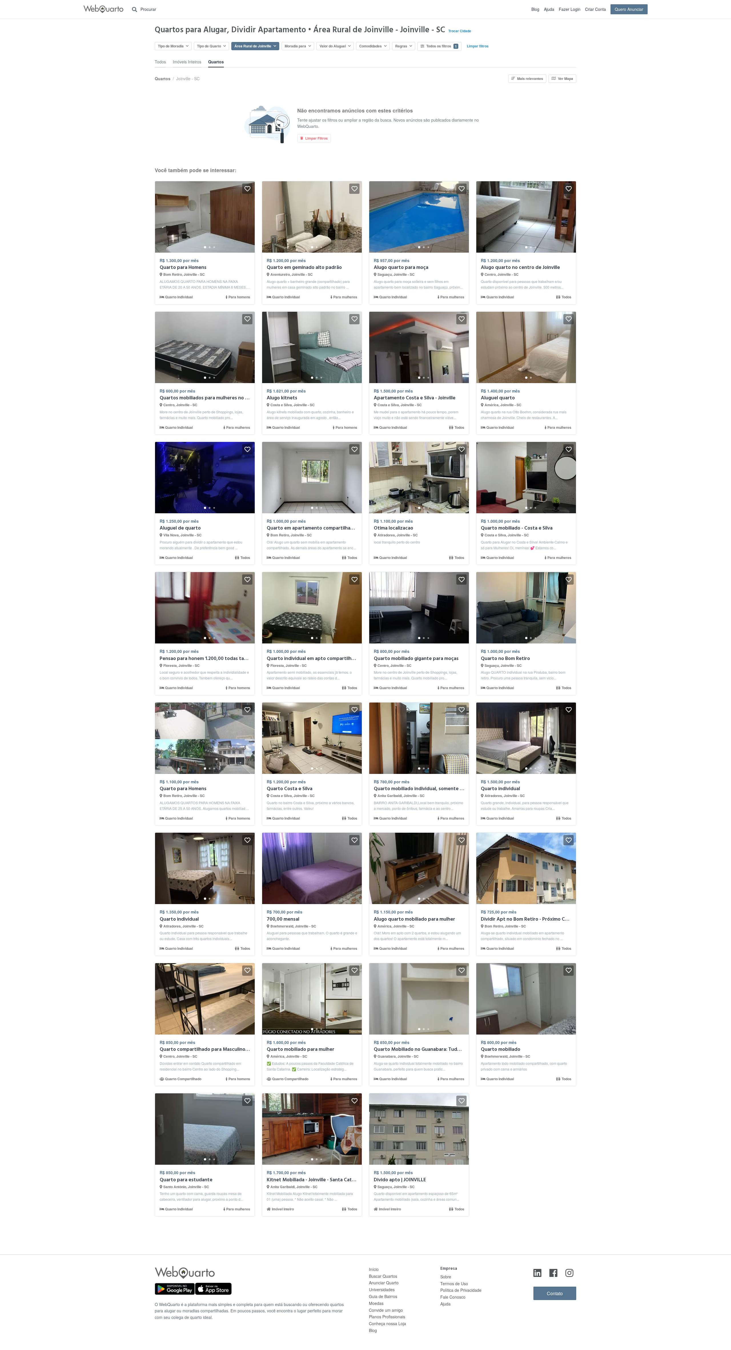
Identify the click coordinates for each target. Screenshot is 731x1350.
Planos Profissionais (387, 1316)
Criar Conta (595, 9)
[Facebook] (553, 1272)
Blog (535, 9)
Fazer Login (570, 9)
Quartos (216, 62)
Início (374, 1269)
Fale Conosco (452, 1297)
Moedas (376, 1303)
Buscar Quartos (383, 1276)
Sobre (445, 1276)
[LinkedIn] (537, 1272)
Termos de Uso (454, 1283)
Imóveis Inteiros (187, 62)
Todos (160, 62)
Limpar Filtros (316, 138)
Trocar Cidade (459, 30)
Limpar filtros (478, 46)
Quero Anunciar (629, 9)
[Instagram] (569, 1272)
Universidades (382, 1289)
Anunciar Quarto (384, 1282)
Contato (555, 1293)
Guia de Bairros (383, 1296)
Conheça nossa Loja (387, 1323)
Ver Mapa (565, 78)
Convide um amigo (386, 1310)
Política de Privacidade (460, 1290)
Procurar (147, 9)
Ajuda (549, 9)
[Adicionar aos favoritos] (247, 189)
